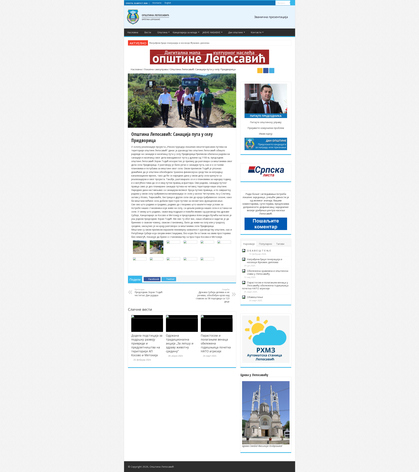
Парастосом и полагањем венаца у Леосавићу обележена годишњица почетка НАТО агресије (265, 285)
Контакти (157, 2)
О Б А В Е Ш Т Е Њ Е (259, 250)
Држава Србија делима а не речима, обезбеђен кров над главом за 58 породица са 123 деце (212, 295)
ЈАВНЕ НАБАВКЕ (211, 32)
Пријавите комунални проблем (265, 128)
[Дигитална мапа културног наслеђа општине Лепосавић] (209, 56)
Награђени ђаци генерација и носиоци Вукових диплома (179, 43)
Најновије (249, 243)
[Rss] (267, 3)
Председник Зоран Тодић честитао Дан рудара (149, 292)
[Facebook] (270, 3)
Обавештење (255, 297)
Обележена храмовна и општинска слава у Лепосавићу (267, 272)
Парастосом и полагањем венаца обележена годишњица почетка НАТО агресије (216, 343)
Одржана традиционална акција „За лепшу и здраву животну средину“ (179, 343)
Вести (147, 32)
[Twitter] (273, 3)
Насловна (132, 32)
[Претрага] (292, 2)
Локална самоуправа (156, 69)
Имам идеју (266, 133)
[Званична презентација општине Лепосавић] (148, 16)
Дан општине (235, 32)
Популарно (265, 243)
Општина (162, 32)
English (168, 2)
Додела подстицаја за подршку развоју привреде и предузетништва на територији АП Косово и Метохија (146, 345)
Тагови (280, 243)
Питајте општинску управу (266, 122)
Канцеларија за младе (185, 32)
